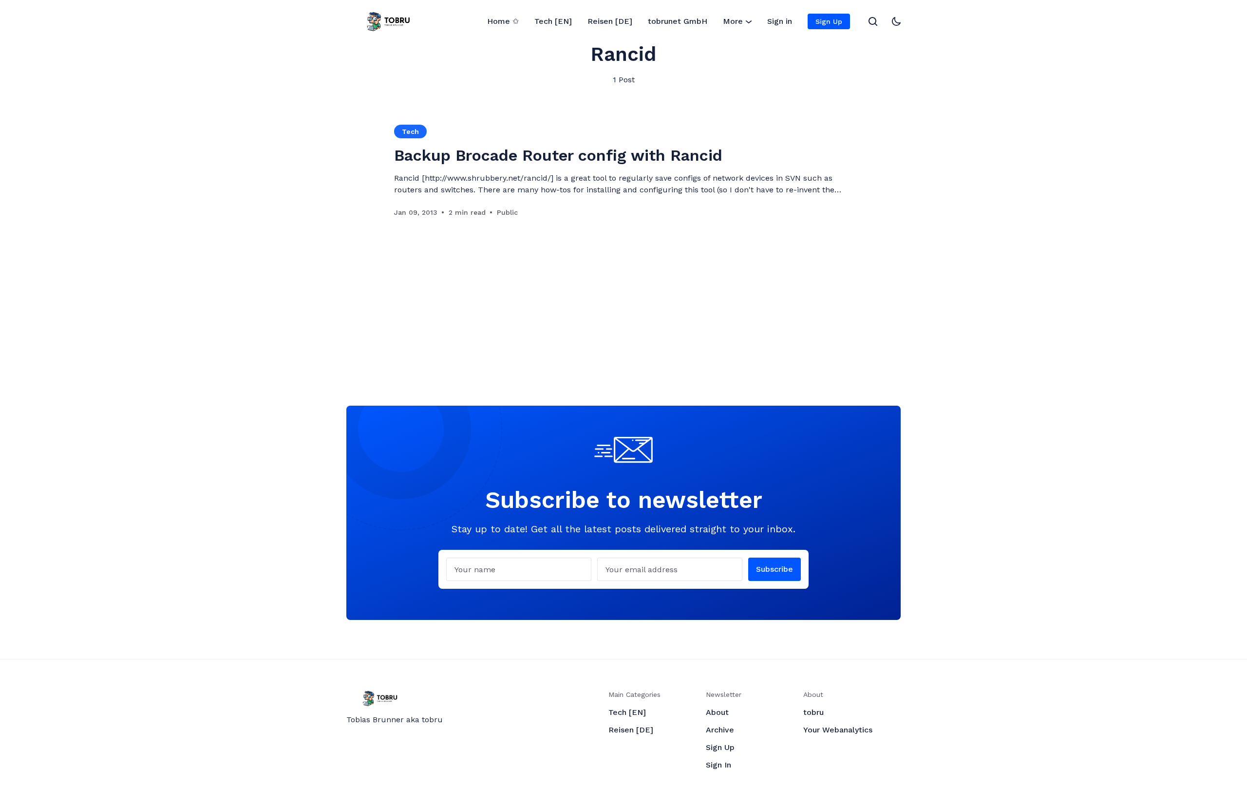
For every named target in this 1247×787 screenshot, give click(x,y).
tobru (813, 712)
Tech (410, 131)
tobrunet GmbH (677, 21)
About (717, 712)
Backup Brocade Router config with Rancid (558, 155)
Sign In (718, 764)
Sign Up (828, 21)
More (733, 21)
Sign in (779, 21)
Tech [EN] (553, 21)
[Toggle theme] (896, 21)
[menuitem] (503, 21)
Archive (720, 729)
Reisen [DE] (609, 21)
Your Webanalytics (837, 729)
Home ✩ (503, 21)
